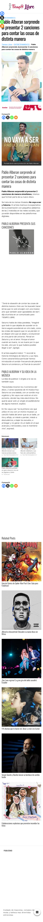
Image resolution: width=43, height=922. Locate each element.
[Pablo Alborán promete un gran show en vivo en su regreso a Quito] (10, 462)
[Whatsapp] (12, 117)
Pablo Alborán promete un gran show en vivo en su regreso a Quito (10, 470)
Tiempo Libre (7, 44)
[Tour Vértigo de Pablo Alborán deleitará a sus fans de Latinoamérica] (28, 443)
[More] (16, 117)
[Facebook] (4, 117)
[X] (8, 117)
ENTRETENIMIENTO (8, 18)
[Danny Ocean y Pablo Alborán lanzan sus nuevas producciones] (10, 443)
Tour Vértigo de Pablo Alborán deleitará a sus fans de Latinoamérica (28, 451)
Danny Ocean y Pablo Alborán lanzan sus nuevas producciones (9, 451)
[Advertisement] (21, 278)
